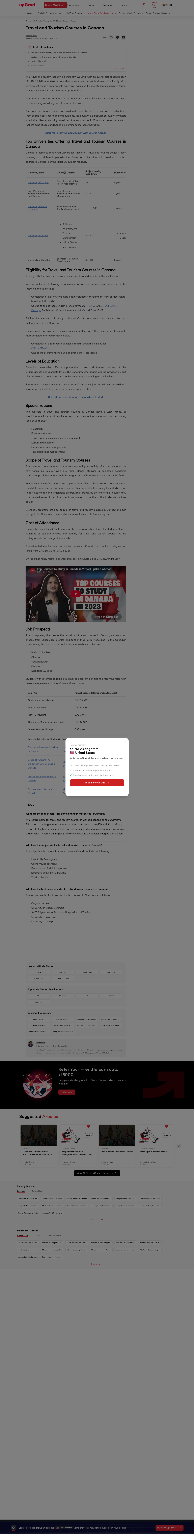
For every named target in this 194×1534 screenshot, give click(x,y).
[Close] (125, 741)
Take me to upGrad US (97, 782)
